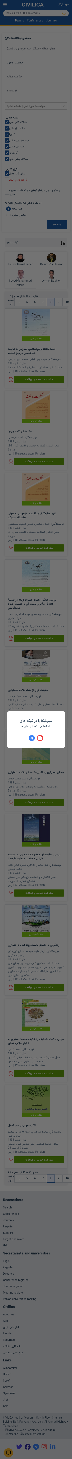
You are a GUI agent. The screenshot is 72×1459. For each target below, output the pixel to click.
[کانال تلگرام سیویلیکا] (32, 738)
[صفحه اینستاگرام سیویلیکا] (40, 738)
